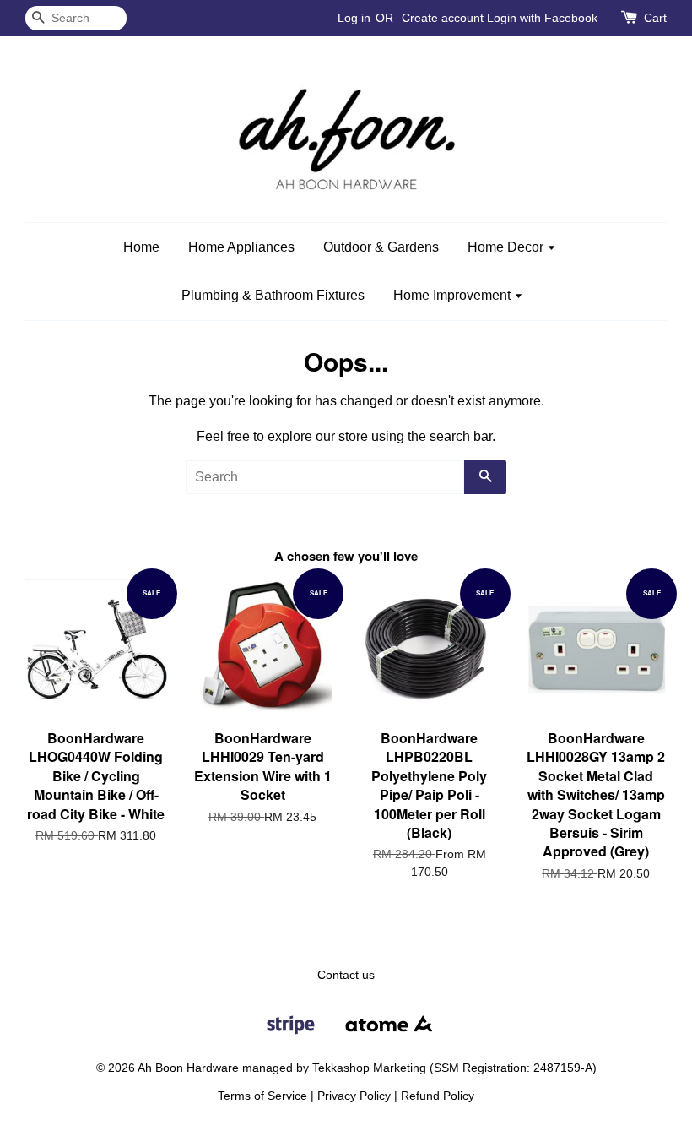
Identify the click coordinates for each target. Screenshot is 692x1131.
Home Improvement (453, 295)
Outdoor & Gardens (381, 247)
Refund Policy (437, 1096)
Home (141, 247)
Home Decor (507, 247)
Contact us (346, 975)
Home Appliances (241, 247)
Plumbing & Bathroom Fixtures (273, 295)
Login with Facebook (542, 17)
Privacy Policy (354, 1096)
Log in (354, 17)
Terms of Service (262, 1096)
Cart (655, 17)
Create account (443, 17)
